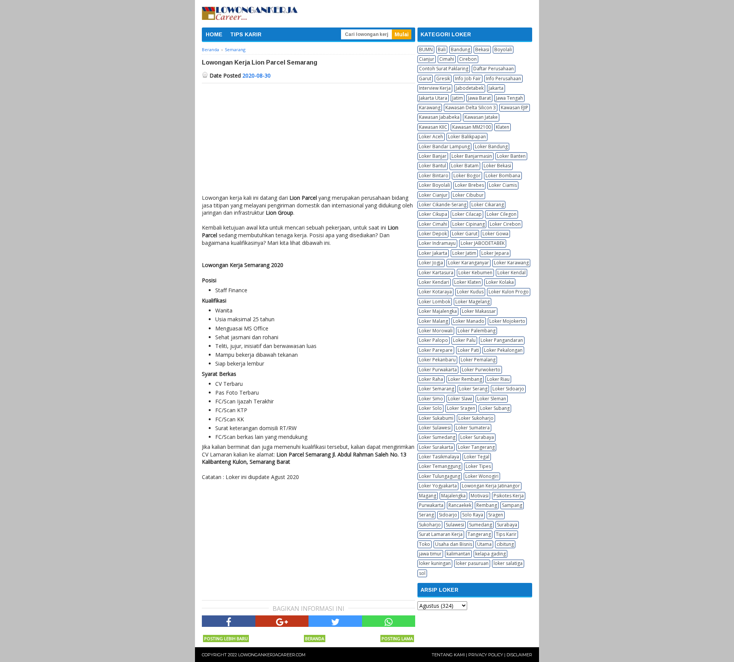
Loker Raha (431, 379)
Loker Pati (468, 350)
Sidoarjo (448, 514)
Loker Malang (433, 321)
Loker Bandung (491, 146)
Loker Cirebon (505, 224)
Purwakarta (431, 505)
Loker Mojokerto (507, 321)
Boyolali (503, 49)
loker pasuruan (472, 563)
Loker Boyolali (434, 185)
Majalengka (453, 495)
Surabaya (507, 524)
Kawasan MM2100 (471, 127)
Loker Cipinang (468, 224)
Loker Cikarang (487, 204)
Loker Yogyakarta (438, 485)
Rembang (486, 505)
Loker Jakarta (433, 253)
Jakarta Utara (433, 98)
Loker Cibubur (468, 195)
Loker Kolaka (500, 282)
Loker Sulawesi (435, 427)
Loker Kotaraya (435, 291)
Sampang (512, 505)
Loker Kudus (470, 291)
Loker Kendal (511, 272)
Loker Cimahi (433, 224)
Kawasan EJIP (514, 107)
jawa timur (430, 553)
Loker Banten (511, 156)
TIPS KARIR (245, 34)
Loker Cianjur (433, 195)
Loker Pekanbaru (437, 359)
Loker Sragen (461, 408)
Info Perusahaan (503, 78)
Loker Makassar (479, 311)
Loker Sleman (491, 398)
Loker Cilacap (467, 214)
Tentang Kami (448, 654)
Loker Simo (431, 398)
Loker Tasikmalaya (439, 456)
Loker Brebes (469, 185)
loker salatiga (508, 563)
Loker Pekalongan (503, 350)
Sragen (495, 514)
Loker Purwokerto (481, 369)
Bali (442, 49)
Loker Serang (473, 388)
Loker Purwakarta (438, 369)
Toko (424, 544)
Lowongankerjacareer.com (271, 654)
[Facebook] (228, 621)
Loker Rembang (465, 379)
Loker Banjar (433, 156)
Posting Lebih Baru (226, 638)
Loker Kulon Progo (509, 291)
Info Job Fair (468, 78)
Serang (426, 514)
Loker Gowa (495, 233)
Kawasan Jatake (481, 117)
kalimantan (458, 553)
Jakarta (496, 88)
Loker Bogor (467, 175)
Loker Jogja (431, 262)
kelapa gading (490, 553)
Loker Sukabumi (436, 418)
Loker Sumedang (437, 437)
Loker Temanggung (440, 466)
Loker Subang (495, 408)
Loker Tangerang (476, 447)
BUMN (426, 49)
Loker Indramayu (437, 243)
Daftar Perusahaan (493, 68)
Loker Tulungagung (439, 476)
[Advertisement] (308, 140)
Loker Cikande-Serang (442, 204)
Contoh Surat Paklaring (443, 68)
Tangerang (479, 534)
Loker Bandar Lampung (444, 146)
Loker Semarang (436, 388)
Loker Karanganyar (468, 262)
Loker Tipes (478, 466)
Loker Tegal (476, 456)
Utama (484, 544)
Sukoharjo (430, 524)
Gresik (443, 78)
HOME (214, 34)
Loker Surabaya (477, 437)
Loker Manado (468, 321)
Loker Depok (433, 233)
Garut (425, 78)
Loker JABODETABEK (483, 243)
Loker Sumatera (473, 427)
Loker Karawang (511, 262)
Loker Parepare (436, 350)
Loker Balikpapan (467, 136)
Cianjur (426, 59)
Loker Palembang (476, 330)
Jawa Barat (479, 98)
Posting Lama (397, 638)
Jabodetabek (470, 88)
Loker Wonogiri (482, 476)
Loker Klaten (467, 282)
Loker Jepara (495, 253)
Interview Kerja (435, 88)
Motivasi (480, 495)
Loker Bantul (432, 165)
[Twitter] (335, 621)
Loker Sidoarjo (508, 388)
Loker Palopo (433, 340)
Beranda (314, 638)
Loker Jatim (464, 253)
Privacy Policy (485, 654)
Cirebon (468, 59)
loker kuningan (435, 563)
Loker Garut (464, 233)
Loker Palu (464, 340)
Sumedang (480, 524)
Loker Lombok (434, 301)
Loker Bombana (503, 175)
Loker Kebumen (475, 272)
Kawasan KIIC (433, 127)
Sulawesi (455, 524)
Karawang (429, 107)
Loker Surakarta (436, 447)
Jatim (457, 98)
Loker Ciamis (503, 185)
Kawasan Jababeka (439, 117)
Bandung (460, 49)
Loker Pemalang (478, 359)
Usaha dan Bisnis (453, 544)
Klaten (502, 127)
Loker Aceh (431, 136)
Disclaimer (519, 654)
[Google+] (282, 621)
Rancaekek (459, 505)
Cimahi (446, 59)
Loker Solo (430, 408)
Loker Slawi (460, 398)
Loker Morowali (436, 330)
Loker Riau (498, 379)
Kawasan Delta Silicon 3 (470, 107)
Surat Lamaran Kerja (441, 534)
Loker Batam (465, 165)
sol (422, 573)
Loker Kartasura (436, 272)
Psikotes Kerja (509, 495)
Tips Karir (506, 534)
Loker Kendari (434, 282)
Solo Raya (472, 514)
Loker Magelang (472, 301)
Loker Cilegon (501, 214)
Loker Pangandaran (502, 340)
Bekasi (482, 49)
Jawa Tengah (509, 98)
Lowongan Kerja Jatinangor (491, 485)
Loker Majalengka (438, 311)
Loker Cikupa (433, 214)
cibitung (505, 544)
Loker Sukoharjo (476, 418)
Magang (427, 495)
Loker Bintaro (433, 175)
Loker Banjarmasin (471, 156)
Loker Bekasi (497, 165)
